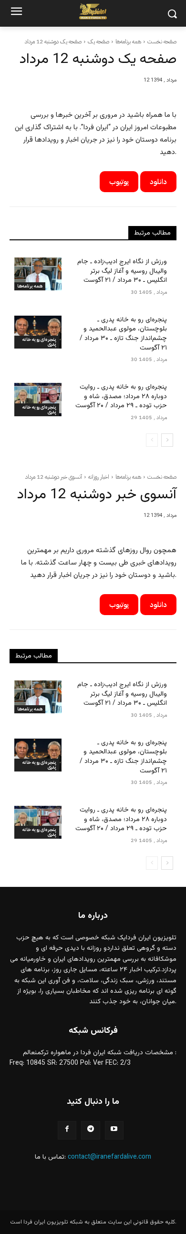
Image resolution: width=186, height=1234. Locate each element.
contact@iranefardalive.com (109, 1157)
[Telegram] (90, 1130)
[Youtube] (114, 1130)
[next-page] (167, 440)
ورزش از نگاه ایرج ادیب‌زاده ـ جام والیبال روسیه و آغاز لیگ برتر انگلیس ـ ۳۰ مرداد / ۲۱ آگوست (122, 271)
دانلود (158, 181)
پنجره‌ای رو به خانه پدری (39, 342)
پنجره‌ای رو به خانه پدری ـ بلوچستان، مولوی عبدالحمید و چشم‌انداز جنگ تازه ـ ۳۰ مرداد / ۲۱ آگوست (123, 334)
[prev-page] (152, 440)
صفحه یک (98, 41)
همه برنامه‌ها (128, 41)
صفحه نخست (161, 41)
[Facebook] (67, 1130)
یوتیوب (119, 181)
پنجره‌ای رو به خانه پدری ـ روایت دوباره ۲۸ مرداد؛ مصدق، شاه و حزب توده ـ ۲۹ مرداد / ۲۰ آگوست (121, 396)
